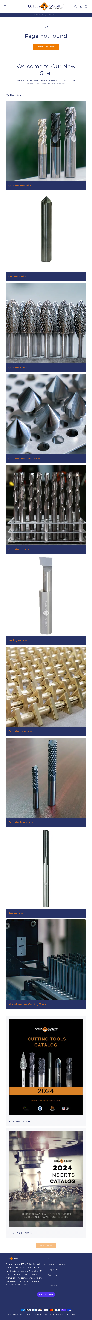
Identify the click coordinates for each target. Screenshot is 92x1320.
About (51, 1280)
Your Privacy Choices (57, 1264)
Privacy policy (29, 1314)
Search (51, 1259)
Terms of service (55, 1314)
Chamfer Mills (17, 276)
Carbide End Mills (20, 185)
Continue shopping (46, 47)
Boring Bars (16, 640)
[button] (5, 6)
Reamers (14, 913)
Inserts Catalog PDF (19, 1233)
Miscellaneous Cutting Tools (27, 1004)
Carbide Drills (17, 549)
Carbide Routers (19, 822)
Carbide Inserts (18, 731)
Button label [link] (46, 1245)
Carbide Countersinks (22, 458)
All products (53, 1270)
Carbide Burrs (17, 367)
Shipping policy (69, 1314)
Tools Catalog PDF (18, 1121)
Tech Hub (52, 1275)
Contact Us (53, 1286)
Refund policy (42, 1314)
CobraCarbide (17, 1314)
